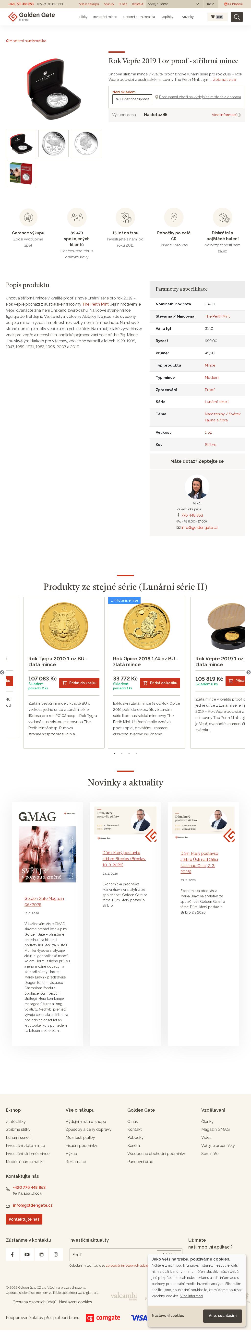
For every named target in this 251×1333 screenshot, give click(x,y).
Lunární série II (217, 402)
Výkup (109, 4)
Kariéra (133, 1145)
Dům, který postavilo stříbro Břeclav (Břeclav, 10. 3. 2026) (124, 858)
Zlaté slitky (16, 1121)
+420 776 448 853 (21, 4)
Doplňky (167, 17)
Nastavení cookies (168, 1316)
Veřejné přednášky (218, 1145)
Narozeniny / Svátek (223, 414)
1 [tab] (114, 753)
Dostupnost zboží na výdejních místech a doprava (200, 97)
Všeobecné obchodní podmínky (156, 1153)
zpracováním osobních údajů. (127, 1265)
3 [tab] (129, 753)
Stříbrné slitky (18, 1129)
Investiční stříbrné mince (27, 1153)
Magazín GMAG (215, 1129)
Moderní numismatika (139, 17)
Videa (206, 1137)
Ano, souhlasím (223, 1315)
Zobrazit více (224, 79)
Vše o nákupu (89, 4)
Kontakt (137, 4)
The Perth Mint (95, 304)
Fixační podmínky (81, 1145)
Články (207, 1121)
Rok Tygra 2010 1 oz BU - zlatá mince (58, 661)
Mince (210, 365)
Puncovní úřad (140, 1161)
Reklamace (76, 1161)
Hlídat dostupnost (134, 99)
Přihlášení (235, 4)
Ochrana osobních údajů (34, 1302)
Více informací (225, 115)
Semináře (209, 1153)
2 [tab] (121, 753)
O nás (123, 4)
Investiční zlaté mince (25, 1145)
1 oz (208, 432)
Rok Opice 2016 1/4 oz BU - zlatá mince (145, 661)
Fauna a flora (216, 420)
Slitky (83, 17)
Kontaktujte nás (24, 1219)
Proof (210, 390)
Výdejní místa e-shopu (86, 1121)
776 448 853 (192, 515)
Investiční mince (105, 17)
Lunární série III (19, 1137)
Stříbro (210, 444)
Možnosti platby (80, 1137)
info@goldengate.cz (199, 527)
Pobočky (135, 1137)
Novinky (187, 17)
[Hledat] (237, 17)
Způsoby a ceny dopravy (88, 1129)
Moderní (212, 377)
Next (248, 672)
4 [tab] (136, 753)
